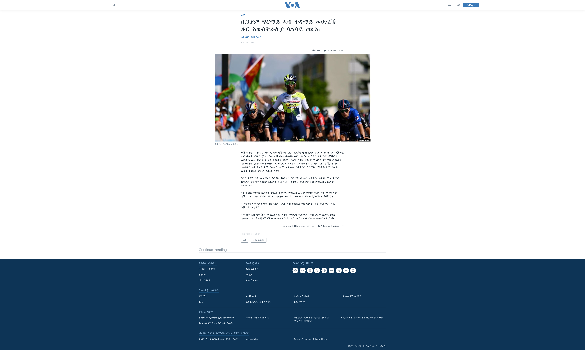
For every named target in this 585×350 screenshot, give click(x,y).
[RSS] (339, 270)
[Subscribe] (331, 270)
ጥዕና (201, 302)
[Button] (316, 50)
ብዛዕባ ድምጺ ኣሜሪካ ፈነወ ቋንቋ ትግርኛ (218, 339)
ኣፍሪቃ (249, 274)
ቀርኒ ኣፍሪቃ (252, 269)
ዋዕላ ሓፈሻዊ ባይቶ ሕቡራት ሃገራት (216, 323)
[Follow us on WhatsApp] (353, 270)
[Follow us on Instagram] (310, 270)
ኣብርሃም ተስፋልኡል (251, 36)
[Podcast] (324, 270)
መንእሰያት (251, 296)
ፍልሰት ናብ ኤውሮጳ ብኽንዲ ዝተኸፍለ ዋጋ (362, 317)
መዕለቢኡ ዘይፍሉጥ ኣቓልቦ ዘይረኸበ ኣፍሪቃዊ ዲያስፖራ (311, 319)
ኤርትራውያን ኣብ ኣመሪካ (258, 302)
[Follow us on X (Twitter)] (317, 270)
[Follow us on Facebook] (295, 270)
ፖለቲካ (202, 296)
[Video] (449, 5)
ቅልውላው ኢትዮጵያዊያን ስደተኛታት (216, 317)
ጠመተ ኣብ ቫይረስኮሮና (257, 317)
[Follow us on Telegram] (346, 270)
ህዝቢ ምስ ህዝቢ (301, 296)
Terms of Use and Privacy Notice (310, 339)
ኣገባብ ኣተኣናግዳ (207, 269)
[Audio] (458, 5)
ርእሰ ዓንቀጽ (204, 280)
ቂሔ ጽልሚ (299, 302)
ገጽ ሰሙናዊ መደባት (351, 296)
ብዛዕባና (202, 274)
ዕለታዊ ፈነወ (251, 280)
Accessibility (252, 339)
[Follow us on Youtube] (302, 270)
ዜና (243, 15)
